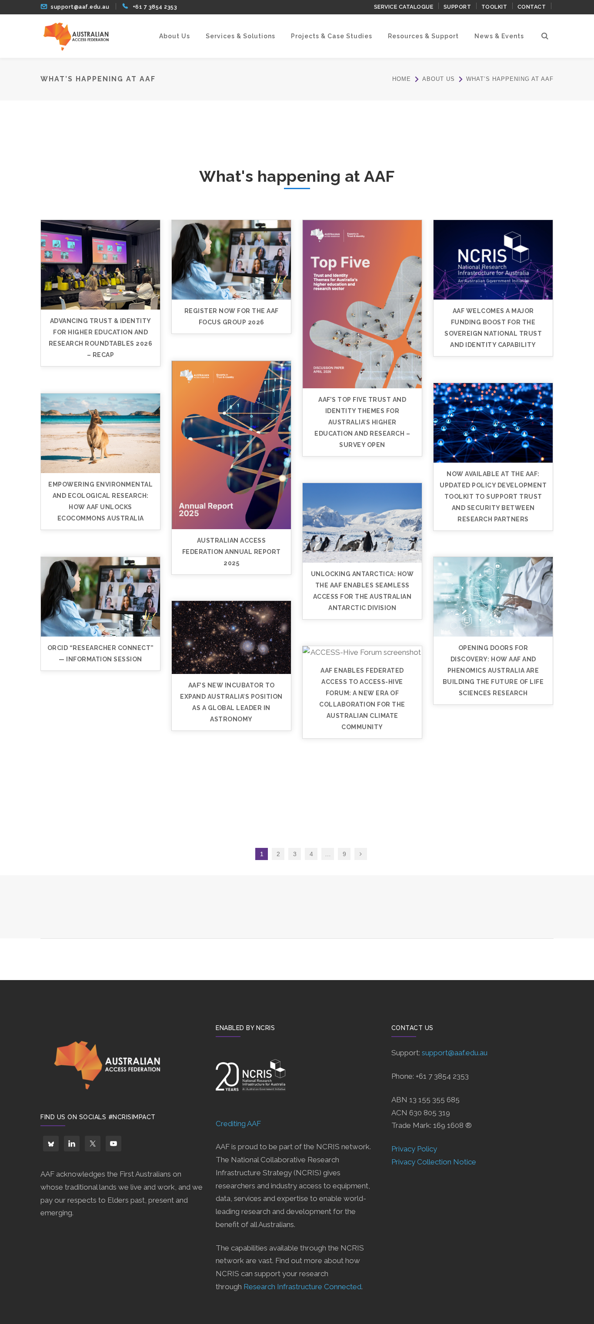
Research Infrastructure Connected (302, 1286)
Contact (531, 6)
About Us (438, 79)
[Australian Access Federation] (75, 35)
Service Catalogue (404, 6)
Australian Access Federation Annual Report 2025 (231, 552)
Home (401, 79)
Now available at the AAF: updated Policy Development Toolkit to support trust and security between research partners (493, 496)
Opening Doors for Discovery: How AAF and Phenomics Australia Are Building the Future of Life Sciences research (493, 670)
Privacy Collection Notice (433, 1161)
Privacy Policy (414, 1148)
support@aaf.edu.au (80, 6)
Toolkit (494, 6)
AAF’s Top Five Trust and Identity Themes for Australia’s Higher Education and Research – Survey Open (362, 422)
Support (457, 6)
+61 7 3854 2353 (155, 6)
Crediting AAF (238, 1123)
